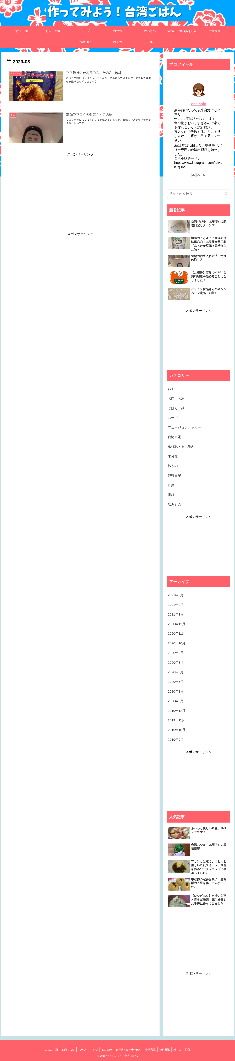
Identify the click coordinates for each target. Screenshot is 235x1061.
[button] (226, 194)
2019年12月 (176, 711)
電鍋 (171, 495)
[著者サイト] (193, 175)
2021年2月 (176, 605)
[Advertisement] (80, 183)
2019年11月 (176, 720)
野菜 (171, 485)
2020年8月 (176, 662)
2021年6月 (176, 595)
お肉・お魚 (176, 398)
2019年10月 (176, 730)
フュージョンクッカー (184, 427)
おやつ (173, 389)
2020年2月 (176, 701)
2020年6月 (176, 672)
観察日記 (174, 475)
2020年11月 (176, 633)
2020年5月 (176, 682)
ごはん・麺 (176, 408)
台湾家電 (174, 437)
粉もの (173, 466)
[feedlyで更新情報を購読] (198, 175)
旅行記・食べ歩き (181, 446)
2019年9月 (176, 739)
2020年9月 (176, 653)
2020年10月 (176, 643)
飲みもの (174, 504)
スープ (173, 418)
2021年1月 (176, 614)
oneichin (198, 104)
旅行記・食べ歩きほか (128, 1049)
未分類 (173, 456)
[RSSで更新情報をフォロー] (204, 175)
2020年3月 (176, 691)
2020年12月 (176, 624)
